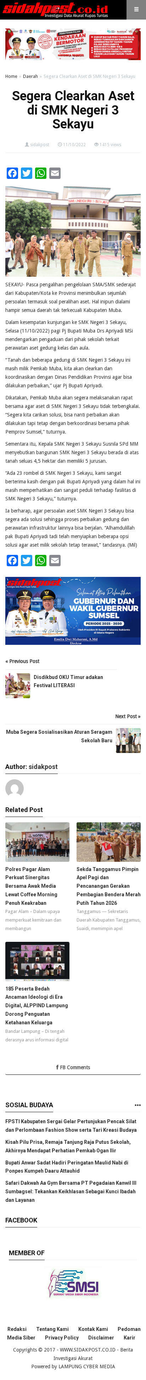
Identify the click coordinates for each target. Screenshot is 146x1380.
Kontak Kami (93, 1329)
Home (11, 76)
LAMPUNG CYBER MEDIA (86, 1366)
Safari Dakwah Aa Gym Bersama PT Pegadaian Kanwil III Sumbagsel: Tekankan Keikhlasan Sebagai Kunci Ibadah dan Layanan (70, 1191)
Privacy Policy (62, 1338)
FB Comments (74, 1067)
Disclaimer (101, 1338)
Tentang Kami (52, 1329)
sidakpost (39, 144)
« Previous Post (22, 661)
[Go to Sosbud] (137, 1105)
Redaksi (17, 1329)
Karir (129, 1338)
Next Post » (128, 716)
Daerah (30, 76)
